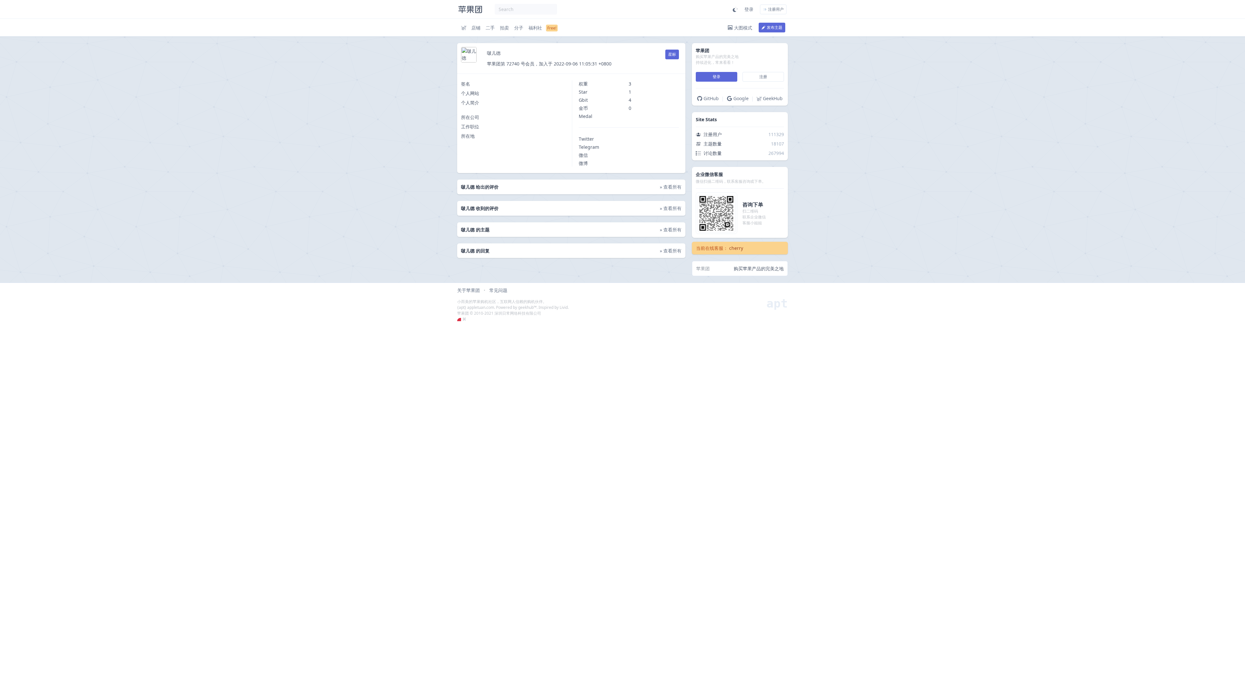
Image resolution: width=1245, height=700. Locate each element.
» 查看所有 (671, 187)
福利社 (535, 28)
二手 (490, 28)
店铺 (475, 28)
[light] (735, 9)
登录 (748, 9)
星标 (672, 54)
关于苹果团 (468, 290)
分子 (518, 28)
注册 (763, 76)
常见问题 (498, 290)
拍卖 (504, 28)
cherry (736, 248)
